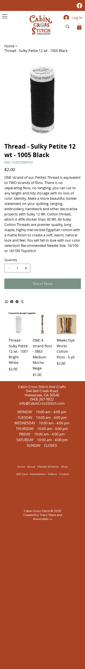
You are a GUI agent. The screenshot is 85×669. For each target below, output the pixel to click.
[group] (42, 346)
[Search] (67, 26)
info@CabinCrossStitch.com (42, 403)
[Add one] (26, 268)
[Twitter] (22, 301)
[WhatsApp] (6, 301)
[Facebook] (79, 5)
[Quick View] (18, 324)
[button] (79, 26)
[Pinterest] (17, 301)
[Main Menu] (4, 16)
